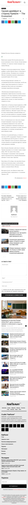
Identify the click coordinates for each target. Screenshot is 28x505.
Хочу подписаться (13, 486)
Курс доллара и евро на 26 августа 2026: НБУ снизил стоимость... (16, 357)
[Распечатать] (16, 21)
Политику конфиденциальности (19, 489)
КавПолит (5, 18)
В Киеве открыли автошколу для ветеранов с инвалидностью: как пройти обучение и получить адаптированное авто (17, 233)
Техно (2, 468)
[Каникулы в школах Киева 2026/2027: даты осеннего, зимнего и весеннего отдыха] (14, 309)
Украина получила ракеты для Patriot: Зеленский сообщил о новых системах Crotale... (17, 335)
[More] (22, 21)
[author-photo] (14, 212)
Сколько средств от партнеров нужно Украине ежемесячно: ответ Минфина (21, 198)
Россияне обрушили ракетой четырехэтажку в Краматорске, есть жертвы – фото (7, 198)
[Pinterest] (9, 21)
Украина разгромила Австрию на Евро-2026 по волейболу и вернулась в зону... (18, 379)
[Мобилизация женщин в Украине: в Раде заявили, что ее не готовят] (5, 342)
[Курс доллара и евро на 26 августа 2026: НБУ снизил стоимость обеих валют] (5, 357)
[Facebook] (2, 21)
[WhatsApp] (12, 21)
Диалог (25, 178)
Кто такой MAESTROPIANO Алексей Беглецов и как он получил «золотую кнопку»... (17, 371)
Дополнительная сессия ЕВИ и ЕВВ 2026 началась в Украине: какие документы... (17, 386)
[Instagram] (6, 425)
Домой (2, 6)
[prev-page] (2, 257)
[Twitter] (6, 21)
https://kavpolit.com (14, 216)
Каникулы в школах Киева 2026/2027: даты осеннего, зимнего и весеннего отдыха (11, 322)
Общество (8, 6)
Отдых (2, 463)
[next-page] (5, 257)
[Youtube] (6, 429)
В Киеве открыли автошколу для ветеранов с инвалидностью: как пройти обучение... (18, 350)
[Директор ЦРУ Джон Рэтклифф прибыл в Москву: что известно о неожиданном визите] (5, 364)
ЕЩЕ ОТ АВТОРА (6, 225)
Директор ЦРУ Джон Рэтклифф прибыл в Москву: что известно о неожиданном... (18, 364)
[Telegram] (19, 21)
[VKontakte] (3, 429)
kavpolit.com (23, 497)
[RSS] (14, 425)
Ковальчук (3, 325)
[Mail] (10, 425)
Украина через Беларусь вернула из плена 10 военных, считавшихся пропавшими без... (18, 393)
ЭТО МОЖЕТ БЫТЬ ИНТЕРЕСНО (10, 223)
